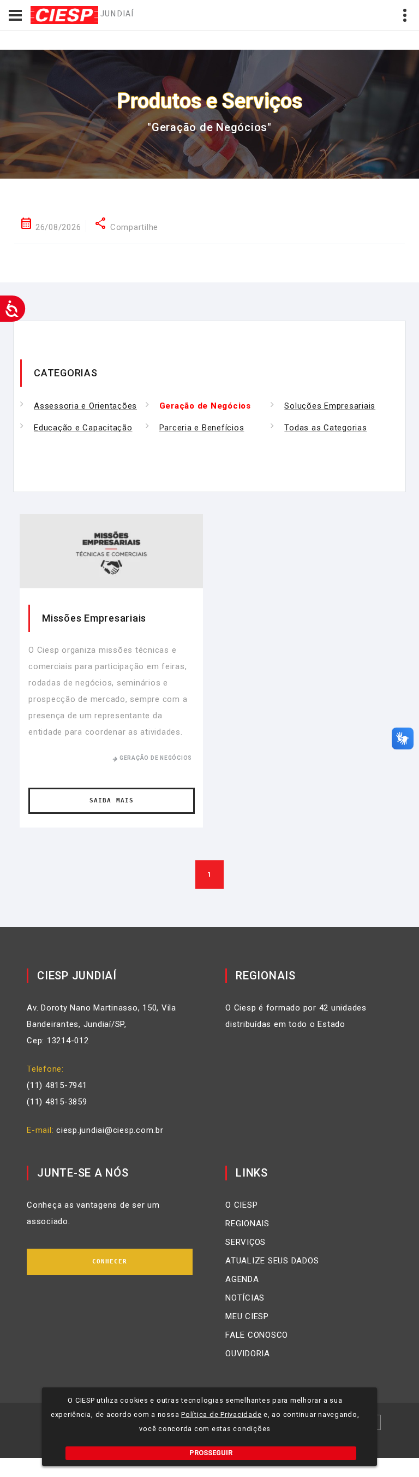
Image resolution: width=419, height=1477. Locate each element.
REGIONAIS (247, 1223)
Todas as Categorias (325, 428)
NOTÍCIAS (245, 1298)
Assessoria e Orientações (85, 406)
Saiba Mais (111, 800)
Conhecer (110, 1261)
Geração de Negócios (205, 406)
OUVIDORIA (247, 1353)
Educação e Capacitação (83, 428)
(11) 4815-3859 (57, 1102)
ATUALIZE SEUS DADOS (272, 1261)
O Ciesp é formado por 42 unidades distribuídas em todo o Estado (296, 1016)
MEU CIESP (247, 1316)
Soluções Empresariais (329, 406)
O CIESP (241, 1205)
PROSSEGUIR (210, 1453)
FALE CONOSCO (256, 1335)
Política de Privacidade (221, 1414)
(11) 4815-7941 (57, 1085)
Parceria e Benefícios (201, 428)
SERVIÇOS (245, 1242)
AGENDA (242, 1279)
